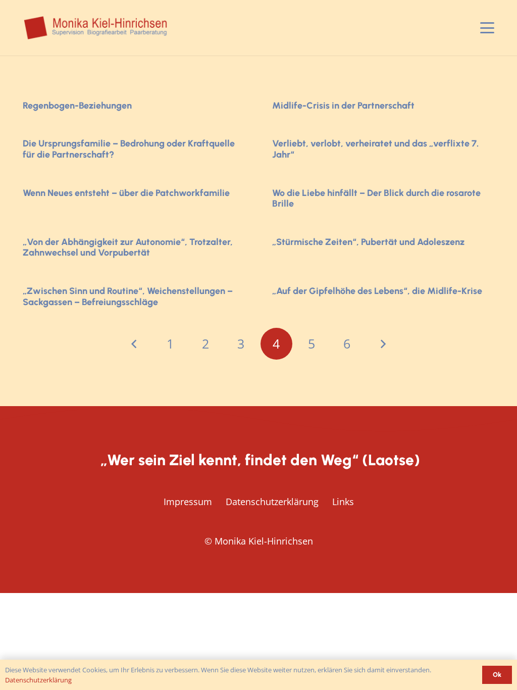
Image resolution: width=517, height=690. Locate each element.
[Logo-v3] (96, 27)
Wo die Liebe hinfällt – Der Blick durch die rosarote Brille (376, 198)
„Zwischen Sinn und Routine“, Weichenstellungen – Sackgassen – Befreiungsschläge (128, 296)
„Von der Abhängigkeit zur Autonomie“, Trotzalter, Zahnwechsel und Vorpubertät (128, 247)
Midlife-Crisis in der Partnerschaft (343, 105)
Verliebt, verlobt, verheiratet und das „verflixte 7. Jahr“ (375, 149)
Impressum (188, 502)
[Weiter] (382, 344)
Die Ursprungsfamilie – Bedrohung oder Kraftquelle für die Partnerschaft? (129, 149)
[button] (487, 28)
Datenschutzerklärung (272, 502)
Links (343, 502)
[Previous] (134, 344)
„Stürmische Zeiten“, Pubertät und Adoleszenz (368, 242)
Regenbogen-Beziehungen (77, 105)
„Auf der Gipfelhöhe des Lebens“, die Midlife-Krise (377, 291)
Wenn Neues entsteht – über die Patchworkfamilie (126, 193)
